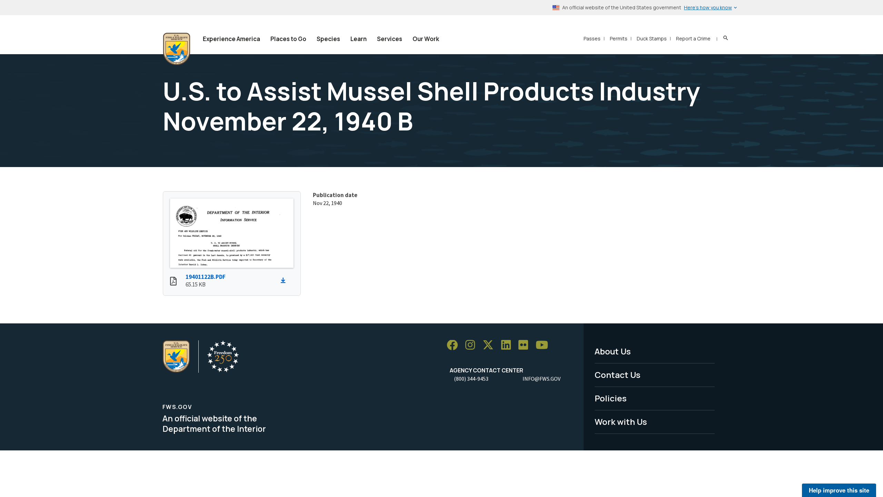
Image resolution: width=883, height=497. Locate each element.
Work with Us (621, 421)
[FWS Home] (176, 49)
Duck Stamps (652, 38)
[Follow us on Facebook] (455, 345)
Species (328, 39)
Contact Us (618, 374)
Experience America (231, 39)
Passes (592, 38)
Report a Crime (693, 38)
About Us (613, 351)
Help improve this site (839, 490)
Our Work (426, 39)
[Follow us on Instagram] (472, 345)
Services (389, 39)
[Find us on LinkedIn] (508, 345)
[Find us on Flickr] (525, 345)
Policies (611, 398)
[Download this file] (285, 280)
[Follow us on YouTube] (544, 345)
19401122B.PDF (206, 277)
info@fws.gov (541, 378)
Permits (618, 38)
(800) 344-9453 (471, 378)
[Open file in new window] (173, 282)
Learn (358, 39)
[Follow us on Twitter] (490, 345)
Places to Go (288, 39)
